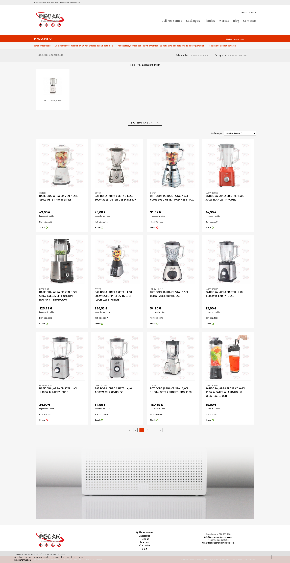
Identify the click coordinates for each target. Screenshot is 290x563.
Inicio (132, 64)
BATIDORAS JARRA (151, 64)
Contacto (249, 20)
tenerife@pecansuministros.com (218, 542)
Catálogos (193, 20)
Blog (236, 20)
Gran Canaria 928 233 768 (218, 534)
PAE (138, 64)
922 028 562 (70, 2)
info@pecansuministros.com (218, 537)
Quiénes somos (171, 20)
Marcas (224, 20)
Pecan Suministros (49, 20)
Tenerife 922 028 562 (218, 539)
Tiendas (209, 20)
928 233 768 (46, 2)
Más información (22, 559)
